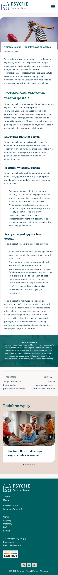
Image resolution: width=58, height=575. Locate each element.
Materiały (7, 524)
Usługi (6, 500)
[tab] (23, 464)
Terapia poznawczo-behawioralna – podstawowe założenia (14, 383)
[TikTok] (34, 565)
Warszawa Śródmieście (14, 509)
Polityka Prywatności (13, 545)
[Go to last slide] (7, 437)
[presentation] (29, 428)
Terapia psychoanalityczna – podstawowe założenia (44, 383)
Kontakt (6, 531)
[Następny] (50, 437)
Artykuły (7, 520)
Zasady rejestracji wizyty (14, 538)
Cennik (6, 517)
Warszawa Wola (10, 506)
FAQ (5, 527)
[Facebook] (23, 565)
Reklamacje (8, 542)
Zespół (6, 497)
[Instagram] (29, 565)
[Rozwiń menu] (53, 6)
